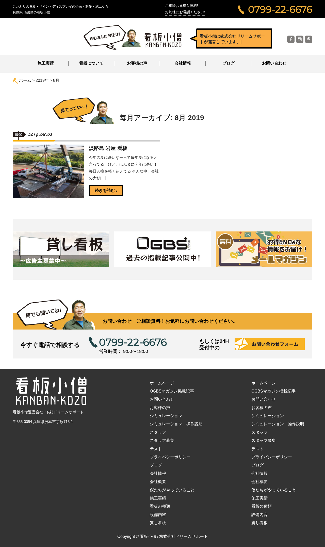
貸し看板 (158, 523)
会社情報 (158, 473)
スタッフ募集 (162, 440)
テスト (156, 449)
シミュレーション (166, 416)
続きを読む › (106, 190)
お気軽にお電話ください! (185, 12)
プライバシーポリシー (170, 457)
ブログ (228, 63)
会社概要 (158, 481)
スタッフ (158, 432)
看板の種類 (160, 506)
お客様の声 (137, 63)
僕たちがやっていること (172, 490)
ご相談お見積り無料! (181, 6)
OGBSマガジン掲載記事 (172, 391)
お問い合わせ (274, 63)
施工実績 (46, 63)
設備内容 (158, 514)
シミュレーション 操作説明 (176, 424)
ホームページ (162, 383)
